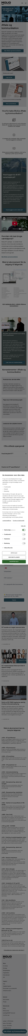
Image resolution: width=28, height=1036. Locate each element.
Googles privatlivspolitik (18, 520)
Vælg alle (23, 526)
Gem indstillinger (14, 557)
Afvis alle (14, 553)
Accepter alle (14, 561)
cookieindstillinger (6, 520)
